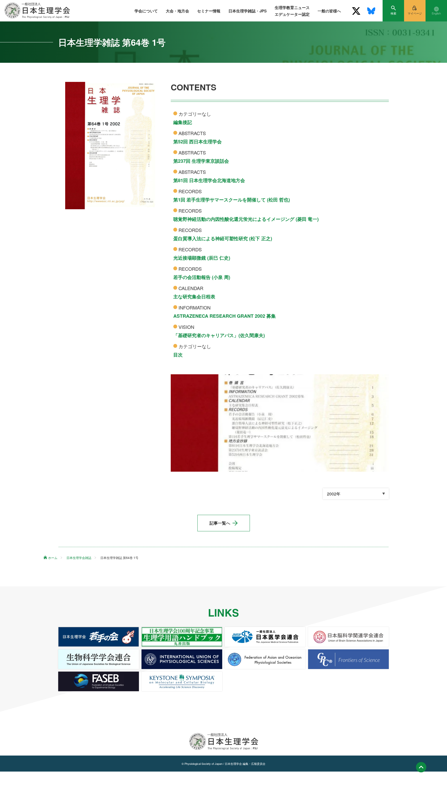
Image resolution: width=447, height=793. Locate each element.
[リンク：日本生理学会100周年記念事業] (181, 637)
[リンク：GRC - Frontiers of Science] (348, 659)
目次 (178, 354)
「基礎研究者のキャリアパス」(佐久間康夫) (219, 335)
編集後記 (182, 122)
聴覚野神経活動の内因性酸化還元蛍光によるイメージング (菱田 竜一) (246, 219)
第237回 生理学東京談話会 (201, 161)
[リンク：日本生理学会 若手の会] (98, 637)
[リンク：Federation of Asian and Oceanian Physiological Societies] (265, 659)
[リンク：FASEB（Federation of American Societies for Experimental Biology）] (98, 681)
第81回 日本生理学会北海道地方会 (209, 180)
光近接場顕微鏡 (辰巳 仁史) (201, 257)
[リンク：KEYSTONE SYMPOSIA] (181, 681)
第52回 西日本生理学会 (197, 141)
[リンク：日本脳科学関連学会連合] (348, 637)
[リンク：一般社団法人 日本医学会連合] (265, 637)
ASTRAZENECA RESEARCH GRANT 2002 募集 (224, 316)
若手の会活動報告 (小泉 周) (201, 277)
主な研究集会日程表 (194, 296)
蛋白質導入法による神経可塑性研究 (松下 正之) (222, 238)
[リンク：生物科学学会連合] (98, 659)
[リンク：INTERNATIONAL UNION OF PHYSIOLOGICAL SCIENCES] (181, 659)
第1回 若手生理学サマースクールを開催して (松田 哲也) (231, 199)
